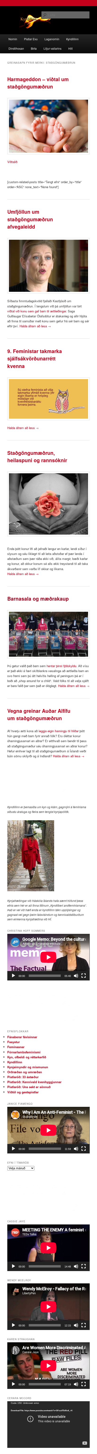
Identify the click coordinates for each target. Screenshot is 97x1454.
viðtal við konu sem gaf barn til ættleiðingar (36, 311)
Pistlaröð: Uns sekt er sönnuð (29, 1087)
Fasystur (13, 1042)
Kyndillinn (72, 39)
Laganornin (51, 39)
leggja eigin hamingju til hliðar (58, 731)
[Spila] (13, 975)
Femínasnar (15, 1047)
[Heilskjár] (83, 975)
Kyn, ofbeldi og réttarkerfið (26, 1057)
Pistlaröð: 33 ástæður (23, 1077)
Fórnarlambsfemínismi (23, 1052)
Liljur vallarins (52, 48)
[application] (48, 957)
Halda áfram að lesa (35, 326)
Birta (34, 48)
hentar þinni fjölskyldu (61, 666)
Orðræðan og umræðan (24, 1072)
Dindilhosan (16, 48)
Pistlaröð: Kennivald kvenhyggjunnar (34, 1082)
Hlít (70, 48)
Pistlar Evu (31, 39)
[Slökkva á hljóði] (76, 975)
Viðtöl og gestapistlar (23, 1092)
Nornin (12, 39)
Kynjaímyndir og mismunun (27, 1067)
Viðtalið (12, 162)
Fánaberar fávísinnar (22, 1037)
